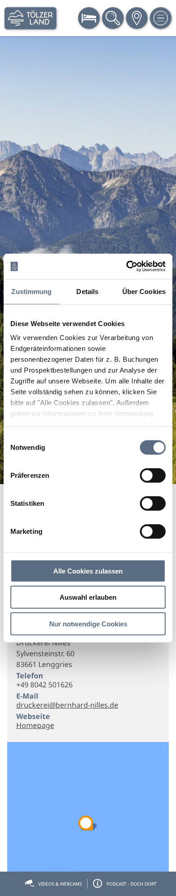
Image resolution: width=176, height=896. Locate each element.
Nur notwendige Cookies (88, 623)
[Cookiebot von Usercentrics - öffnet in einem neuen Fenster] (127, 266)
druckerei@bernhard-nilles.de (67, 705)
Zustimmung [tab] (31, 291)
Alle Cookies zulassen (88, 570)
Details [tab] (87, 291)
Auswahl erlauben (88, 597)
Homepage (35, 725)
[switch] (153, 475)
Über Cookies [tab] (144, 291)
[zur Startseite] (30, 18)
